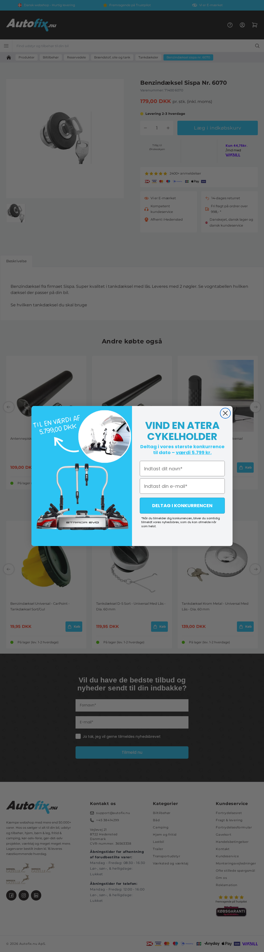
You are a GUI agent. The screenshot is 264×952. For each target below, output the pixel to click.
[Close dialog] (225, 413)
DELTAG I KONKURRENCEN (182, 505)
